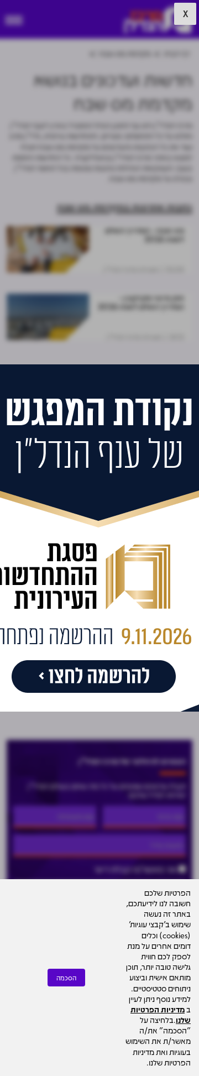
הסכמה (66, 977)
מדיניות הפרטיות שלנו (160, 1014)
